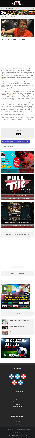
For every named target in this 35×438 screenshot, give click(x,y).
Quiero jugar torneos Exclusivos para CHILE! (15, 141)
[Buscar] (34, 9)
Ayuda (26, 435)
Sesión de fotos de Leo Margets (17, 326)
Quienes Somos (14, 435)
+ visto (17, 314)
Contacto (21, 435)
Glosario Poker (13, 331)
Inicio (2, 16)
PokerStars (12, 95)
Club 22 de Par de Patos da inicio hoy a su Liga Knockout (17, 198)
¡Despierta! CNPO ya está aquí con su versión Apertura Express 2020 (18, 171)
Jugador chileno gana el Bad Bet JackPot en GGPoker (17, 222)
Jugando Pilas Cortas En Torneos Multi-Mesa (19, 320)
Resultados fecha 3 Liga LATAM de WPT (17, 195)
